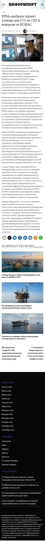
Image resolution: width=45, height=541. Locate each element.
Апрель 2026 (7, 402)
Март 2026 (6, 406)
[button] (4, 238)
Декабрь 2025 (7, 418)
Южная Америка (9, 464)
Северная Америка (10, 461)
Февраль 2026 (8, 410)
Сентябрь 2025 (8, 430)
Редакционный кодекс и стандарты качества (24, 529)
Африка (5, 449)
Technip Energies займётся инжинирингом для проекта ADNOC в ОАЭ (21, 276)
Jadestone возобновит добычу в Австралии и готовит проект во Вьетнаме (20, 337)
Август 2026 (7, 387)
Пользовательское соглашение (28, 531)
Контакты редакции (9, 531)
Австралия (6, 441)
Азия (4, 12)
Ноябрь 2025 (7, 422)
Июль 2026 (6, 391)
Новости (5, 457)
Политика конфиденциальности (13, 533)
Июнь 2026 (6, 395)
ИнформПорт (23, 4)
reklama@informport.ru (30, 535)
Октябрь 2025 (7, 426)
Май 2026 (6, 399)
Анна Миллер (32, 31)
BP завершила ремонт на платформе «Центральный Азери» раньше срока (17, 306)
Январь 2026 (7, 414)
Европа (5, 453)
